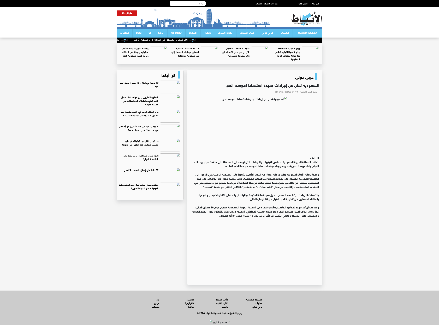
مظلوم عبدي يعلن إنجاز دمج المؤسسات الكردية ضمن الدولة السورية (138, 186)
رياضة (160, 33)
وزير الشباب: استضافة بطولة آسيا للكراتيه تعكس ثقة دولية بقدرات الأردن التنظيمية (287, 53)
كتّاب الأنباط (247, 33)
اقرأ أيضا (168, 75)
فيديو (139, 33)
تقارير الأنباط (225, 33)
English (127, 13)
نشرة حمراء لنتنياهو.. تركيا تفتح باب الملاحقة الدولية (140, 157)
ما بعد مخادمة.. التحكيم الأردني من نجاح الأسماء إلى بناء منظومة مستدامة (236, 51)
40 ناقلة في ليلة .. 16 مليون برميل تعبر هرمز (139, 84)
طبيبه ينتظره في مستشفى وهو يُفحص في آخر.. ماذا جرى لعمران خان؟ (138, 128)
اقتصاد (193, 33)
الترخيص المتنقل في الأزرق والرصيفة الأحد (170, 40)
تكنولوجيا (176, 33)
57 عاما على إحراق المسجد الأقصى (141, 170)
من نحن (315, 3)
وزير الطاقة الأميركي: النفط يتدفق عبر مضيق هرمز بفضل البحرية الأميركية (139, 113)
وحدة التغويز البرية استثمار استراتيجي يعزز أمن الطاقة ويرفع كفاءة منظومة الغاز (135, 51)
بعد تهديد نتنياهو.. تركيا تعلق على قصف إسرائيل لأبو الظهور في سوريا (140, 142)
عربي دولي (267, 33)
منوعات (124, 33)
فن (149, 33)
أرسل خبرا (303, 3)
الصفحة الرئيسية (307, 33)
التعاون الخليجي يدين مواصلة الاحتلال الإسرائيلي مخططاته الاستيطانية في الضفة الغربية (139, 100)
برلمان (207, 33)
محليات (284, 33)
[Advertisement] (254, 130)
